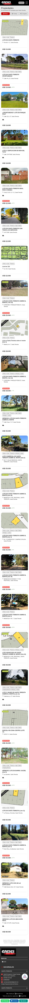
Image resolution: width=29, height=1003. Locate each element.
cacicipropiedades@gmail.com (10, 982)
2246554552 (6, 979)
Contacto (21, 2)
